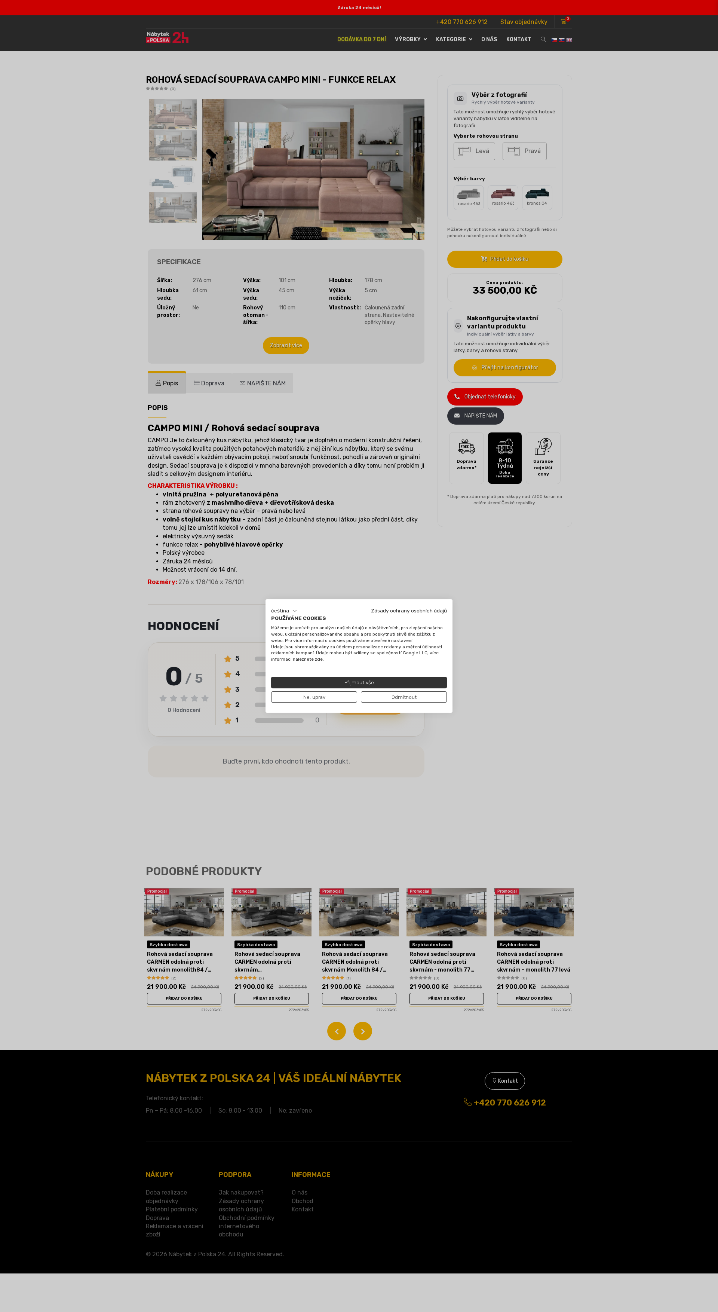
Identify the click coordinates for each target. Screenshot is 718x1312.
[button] (284, 610)
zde (319, 659)
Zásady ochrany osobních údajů (409, 611)
